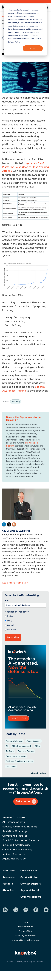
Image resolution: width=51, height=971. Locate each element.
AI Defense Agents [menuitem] (13, 822)
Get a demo (23, 801)
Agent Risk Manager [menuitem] (14, 858)
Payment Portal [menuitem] (29, 890)
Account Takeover (14, 741)
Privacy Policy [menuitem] (25, 926)
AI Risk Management (21, 746)
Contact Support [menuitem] (30, 883)
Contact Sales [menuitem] (28, 870)
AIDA (37, 746)
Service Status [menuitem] (29, 877)
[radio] (25, 616)
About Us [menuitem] (7, 890)
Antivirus (10, 751)
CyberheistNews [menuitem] (30, 896)
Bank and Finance (26, 751)
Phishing (16, 401)
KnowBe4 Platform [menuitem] (14, 817)
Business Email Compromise (19, 761)
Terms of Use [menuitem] (25, 931)
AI (7, 746)
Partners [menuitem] (7, 883)
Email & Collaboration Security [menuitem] (20, 840)
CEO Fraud (11, 766)
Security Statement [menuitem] (25, 935)
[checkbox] (25, 623)
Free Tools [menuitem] (8, 870)
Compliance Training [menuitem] (14, 835)
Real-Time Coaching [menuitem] (14, 831)
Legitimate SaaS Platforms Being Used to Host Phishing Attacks (25, 167)
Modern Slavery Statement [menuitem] (26, 940)
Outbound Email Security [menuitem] (17, 849)
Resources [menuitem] (8, 877)
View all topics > (38, 773)
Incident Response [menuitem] (13, 854)
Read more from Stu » (15, 582)
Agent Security (33, 741)
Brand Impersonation (16, 756)
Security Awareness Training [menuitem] (19, 826)
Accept (33, 48)
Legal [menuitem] (25, 922)
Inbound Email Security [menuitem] (16, 845)
